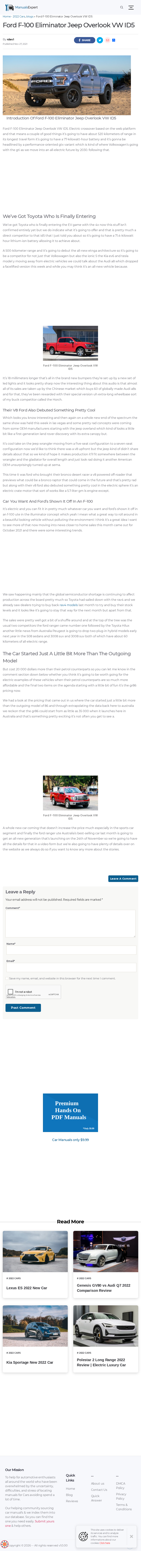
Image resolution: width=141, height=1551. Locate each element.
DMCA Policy (120, 1486)
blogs (29, 16)
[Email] (107, 40)
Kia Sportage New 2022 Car (29, 1362)
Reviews (72, 1501)
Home (6, 16)
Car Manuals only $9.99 (70, 1140)
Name (10, 943)
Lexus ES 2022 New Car (26, 1288)
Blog (69, 1495)
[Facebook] (84, 40)
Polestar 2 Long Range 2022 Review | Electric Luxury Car (101, 1362)
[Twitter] (100, 40)
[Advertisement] (70, 182)
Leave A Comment (123, 878)
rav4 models (68, 605)
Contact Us (99, 1490)
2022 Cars (19, 16)
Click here (105, 1543)
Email (10, 961)
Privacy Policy (121, 1496)
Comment (13, 908)
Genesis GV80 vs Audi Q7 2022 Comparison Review (103, 1288)
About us (97, 1483)
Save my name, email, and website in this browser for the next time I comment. (62, 978)
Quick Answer (96, 1498)
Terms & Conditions (124, 1507)
